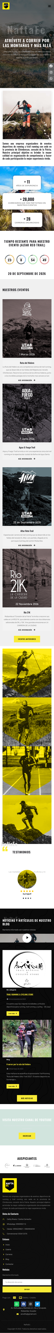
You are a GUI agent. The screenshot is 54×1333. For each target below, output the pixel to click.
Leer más (11, 1013)
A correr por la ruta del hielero (19, 1064)
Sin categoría (11, 990)
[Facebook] (23, 1304)
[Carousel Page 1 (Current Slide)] (23, 898)
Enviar (27, 1289)
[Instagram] (30, 1304)
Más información (25, 380)
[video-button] (27, 938)
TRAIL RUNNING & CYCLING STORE (20, 994)
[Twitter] (37, 1304)
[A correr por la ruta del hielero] (27, 1038)
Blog (8, 1059)
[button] (49, 6)
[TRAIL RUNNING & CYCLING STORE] (27, 969)
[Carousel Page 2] (25, 898)
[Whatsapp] (16, 1304)
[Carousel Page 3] (28, 898)
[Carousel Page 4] (30, 898)
